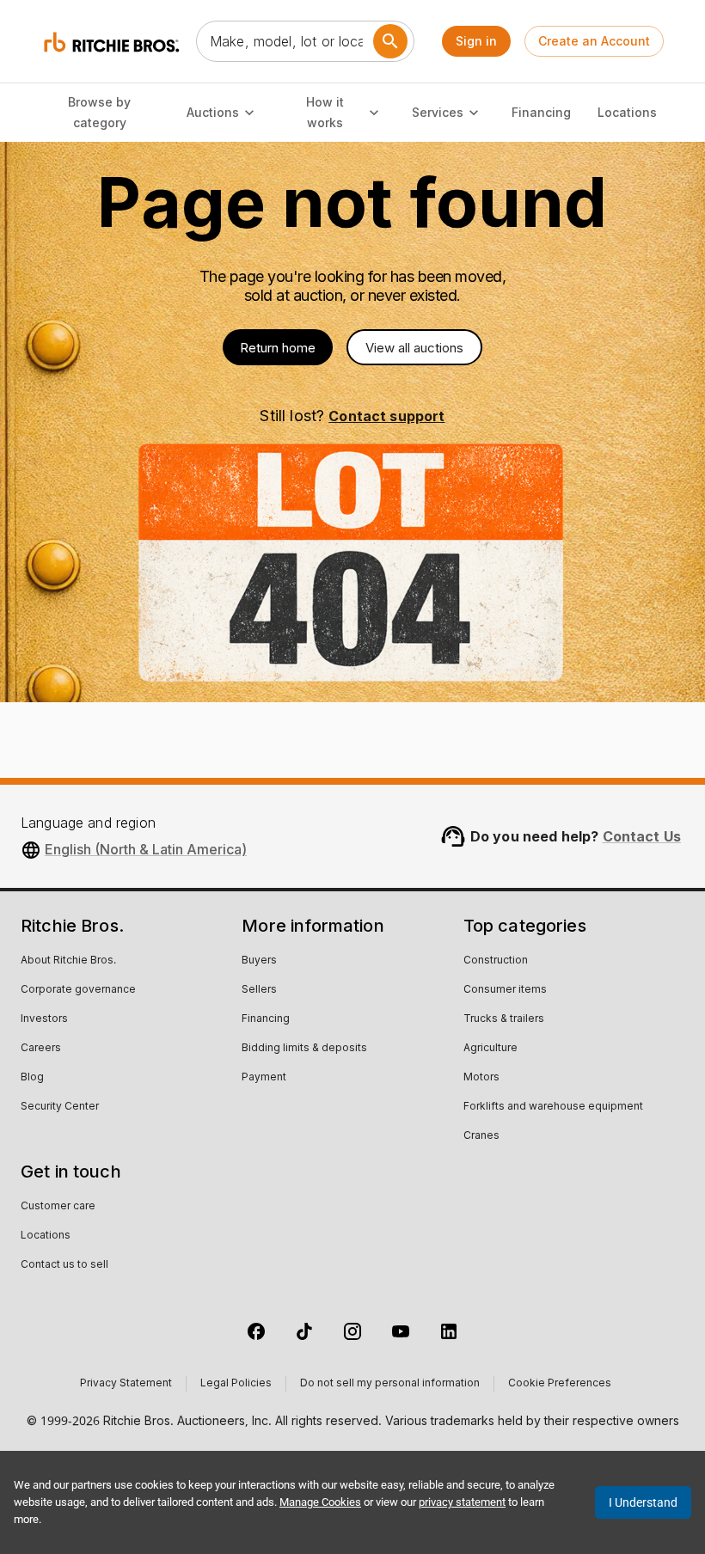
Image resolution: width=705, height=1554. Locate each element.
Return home (278, 348)
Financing (541, 112)
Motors (481, 1078)
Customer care (58, 1206)
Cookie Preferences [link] (559, 1384)
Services (437, 112)
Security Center (60, 1107)
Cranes (481, 1136)
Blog (32, 1078)
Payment (264, 1078)
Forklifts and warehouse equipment (553, 1107)
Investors (44, 1019)
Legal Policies (236, 1384)
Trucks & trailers (503, 1019)
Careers (41, 1048)
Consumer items (505, 990)
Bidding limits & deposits (304, 1048)
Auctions (213, 112)
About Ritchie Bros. (68, 961)
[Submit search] (390, 41)
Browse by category (99, 113)
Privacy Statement (126, 1384)
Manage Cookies (320, 1502)
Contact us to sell (64, 1265)
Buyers (259, 961)
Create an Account (594, 41)
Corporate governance (78, 990)
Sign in (476, 41)
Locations (627, 112)
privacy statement (462, 1502)
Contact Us (642, 836)
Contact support (386, 416)
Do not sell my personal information (390, 1384)
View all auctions (414, 348)
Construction (495, 961)
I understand (643, 1502)
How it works (325, 113)
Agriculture (490, 1048)
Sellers (259, 990)
